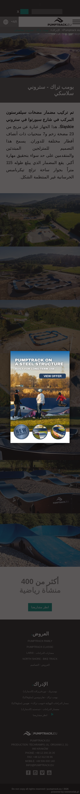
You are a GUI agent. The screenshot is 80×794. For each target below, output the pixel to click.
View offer (53, 376)
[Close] (69, 351)
